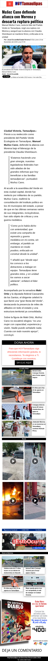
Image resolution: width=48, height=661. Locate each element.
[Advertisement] (24, 103)
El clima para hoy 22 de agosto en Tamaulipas (38, 390)
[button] (13, 461)
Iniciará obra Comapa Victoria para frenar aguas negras (33, 571)
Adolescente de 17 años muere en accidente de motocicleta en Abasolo (12, 571)
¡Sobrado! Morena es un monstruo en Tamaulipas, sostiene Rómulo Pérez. (39, 426)
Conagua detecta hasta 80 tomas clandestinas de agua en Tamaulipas (38, 409)
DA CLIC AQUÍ (24, 362)
